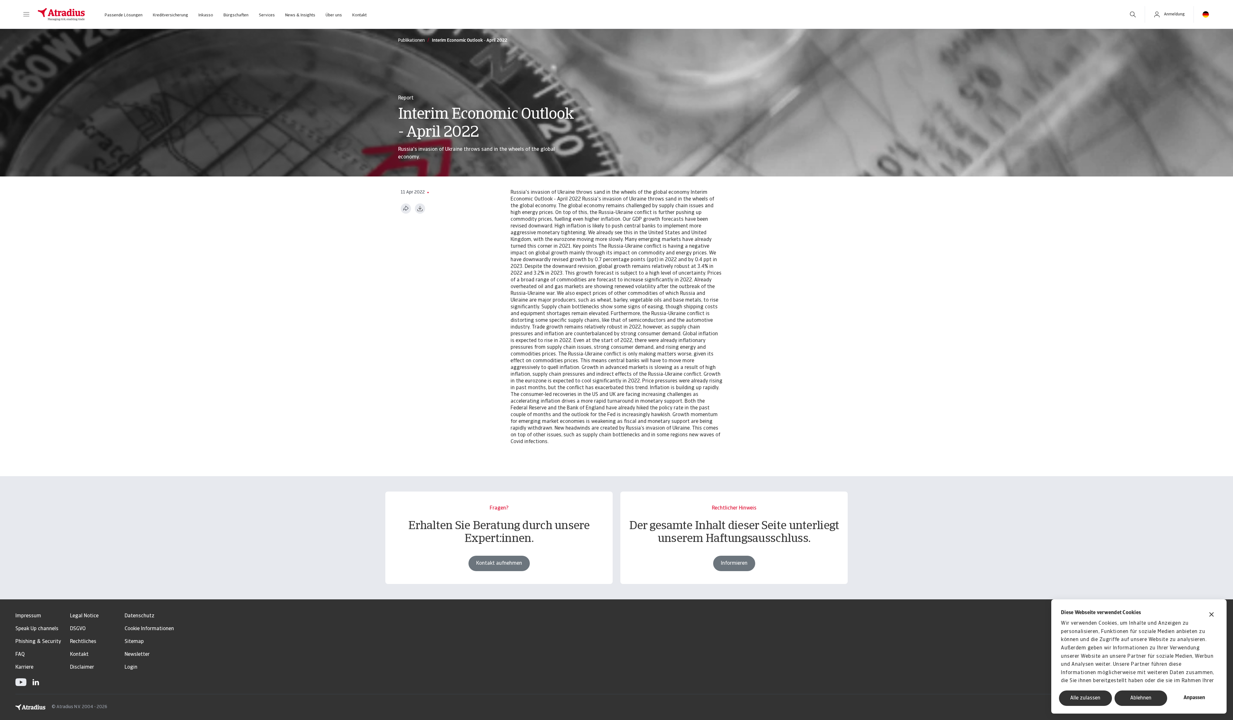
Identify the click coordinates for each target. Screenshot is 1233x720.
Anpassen (1194, 697)
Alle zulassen (1085, 698)
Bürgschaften (236, 15)
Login (131, 667)
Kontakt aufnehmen (499, 563)
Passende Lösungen (124, 15)
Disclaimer (82, 667)
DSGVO (78, 628)
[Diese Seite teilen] (406, 208)
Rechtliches (83, 641)
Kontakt (359, 15)
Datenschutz (139, 616)
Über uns (334, 15)
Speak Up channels (36, 628)
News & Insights (300, 15)
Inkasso (205, 15)
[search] (1132, 14)
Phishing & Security (38, 641)
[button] (26, 14)
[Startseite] (61, 14)
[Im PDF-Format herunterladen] (420, 208)
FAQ (20, 654)
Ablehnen (1140, 698)
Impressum (28, 616)
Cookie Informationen (149, 628)
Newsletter (137, 654)
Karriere (24, 667)
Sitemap (134, 641)
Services (267, 15)
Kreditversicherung (170, 15)
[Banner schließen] (1211, 615)
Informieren (734, 563)
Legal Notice (84, 616)
